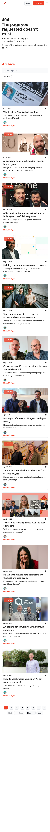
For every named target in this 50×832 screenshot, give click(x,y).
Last (39, 713)
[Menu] (46, 3)
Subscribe (38, 3)
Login (28, 3)
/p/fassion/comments (13, 41)
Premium (7, 77)
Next (29, 713)
